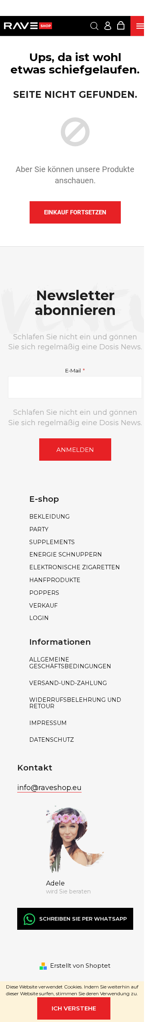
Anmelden (75, 450)
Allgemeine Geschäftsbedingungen (70, 663)
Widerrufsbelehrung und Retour (75, 703)
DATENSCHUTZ (51, 740)
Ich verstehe (74, 1008)
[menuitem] (75, 516)
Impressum (48, 723)
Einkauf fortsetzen (75, 212)
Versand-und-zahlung (68, 683)
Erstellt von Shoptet (80, 965)
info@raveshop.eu (49, 787)
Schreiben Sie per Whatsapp (83, 918)
